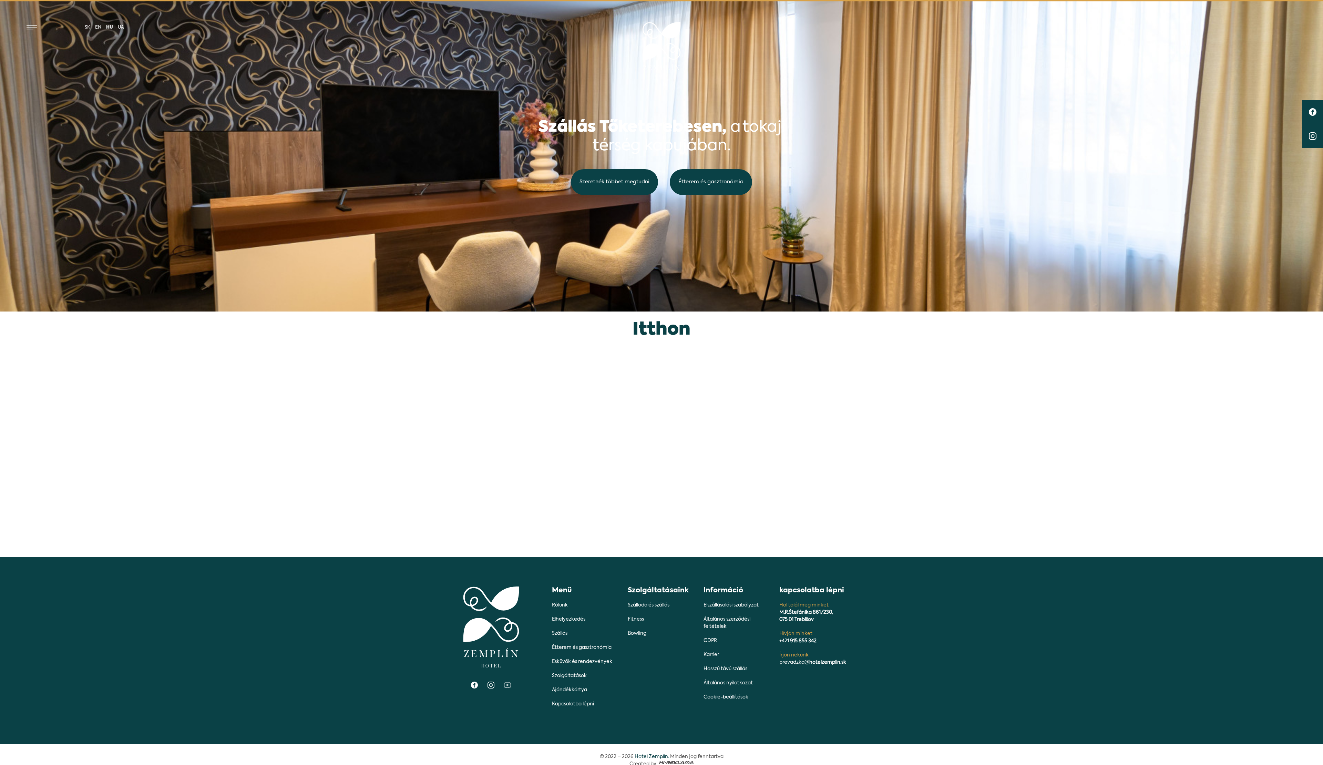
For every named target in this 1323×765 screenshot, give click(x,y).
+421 (798, 641)
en (98, 27)
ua (121, 27)
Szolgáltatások (569, 675)
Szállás (559, 633)
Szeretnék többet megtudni (614, 181)
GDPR (710, 640)
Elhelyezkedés (568, 619)
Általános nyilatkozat (728, 683)
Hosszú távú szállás (725, 668)
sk (87, 27)
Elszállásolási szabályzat (731, 605)
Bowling (637, 633)
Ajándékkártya (569, 689)
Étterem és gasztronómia (710, 181)
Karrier (711, 654)
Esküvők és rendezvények (582, 661)
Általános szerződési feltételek (727, 623)
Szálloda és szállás (648, 605)
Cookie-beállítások (726, 697)
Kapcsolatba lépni (573, 704)
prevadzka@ (812, 662)
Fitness (636, 619)
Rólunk (560, 605)
